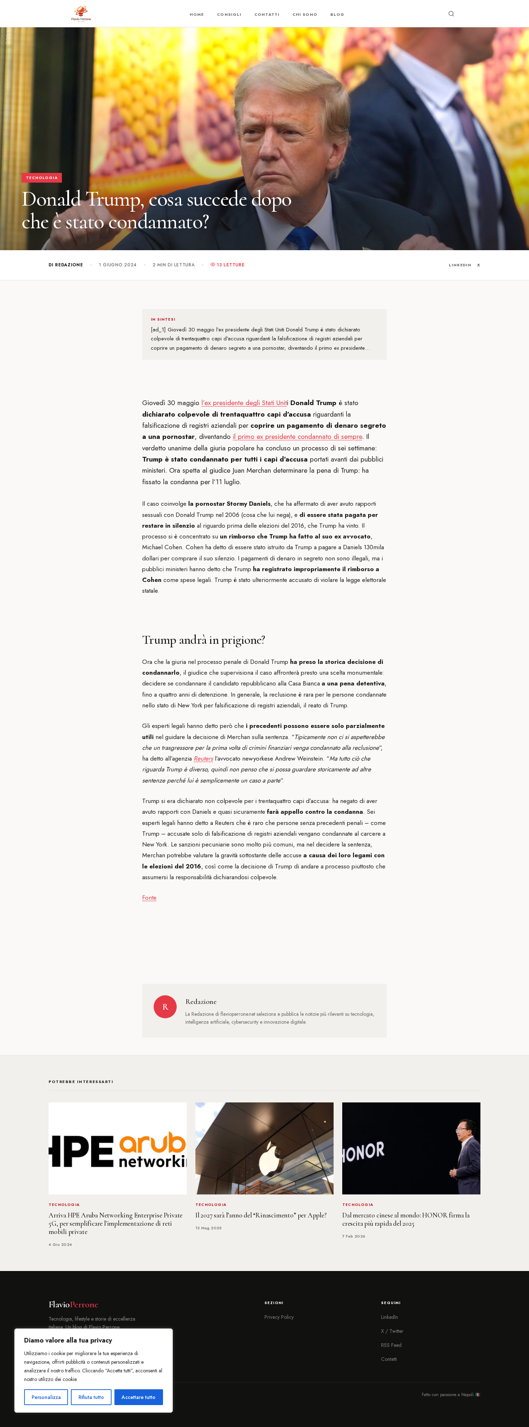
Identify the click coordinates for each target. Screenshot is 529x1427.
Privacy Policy (279, 1317)
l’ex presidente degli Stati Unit (244, 403)
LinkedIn (460, 265)
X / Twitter (392, 1331)
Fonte (149, 897)
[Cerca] (451, 14)
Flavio (73, 1304)
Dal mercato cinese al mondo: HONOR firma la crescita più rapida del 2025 (406, 1219)
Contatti (267, 14)
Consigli (229, 14)
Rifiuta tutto (91, 1397)
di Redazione (66, 265)
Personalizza (46, 1397)
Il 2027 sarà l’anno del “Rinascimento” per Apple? (261, 1215)
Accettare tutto (138, 1397)
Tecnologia (42, 177)
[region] (93, 1371)
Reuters (203, 758)
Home (197, 14)
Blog (337, 14)
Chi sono (305, 14)
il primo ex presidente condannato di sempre (297, 436)
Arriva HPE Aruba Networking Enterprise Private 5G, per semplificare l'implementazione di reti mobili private (115, 1223)
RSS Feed (391, 1345)
